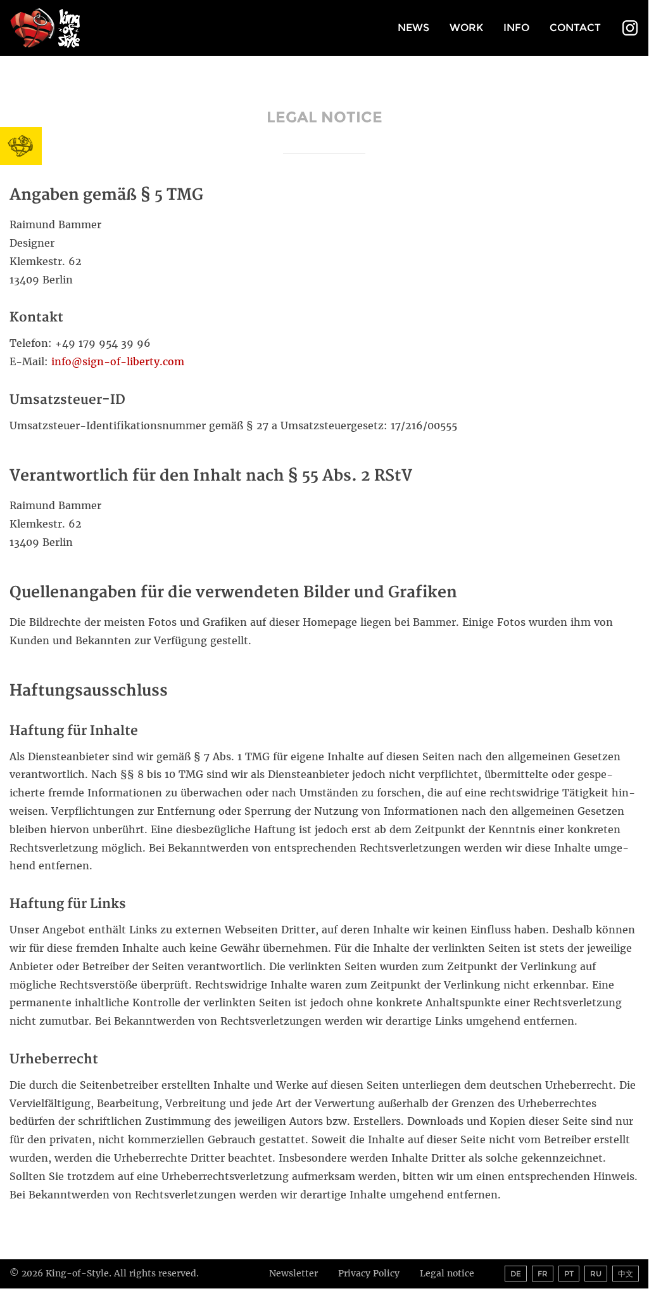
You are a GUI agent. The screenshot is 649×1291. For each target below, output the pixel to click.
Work (466, 28)
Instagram (630, 29)
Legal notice (447, 1273)
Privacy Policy (369, 1273)
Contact (575, 28)
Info (516, 28)
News (413, 28)
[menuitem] (413, 28)
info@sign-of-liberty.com (117, 361)
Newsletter (293, 1273)
